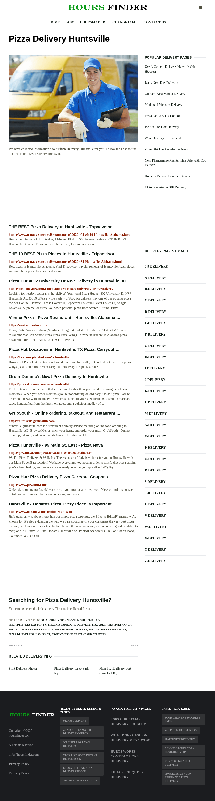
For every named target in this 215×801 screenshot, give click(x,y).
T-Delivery (155, 493)
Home (54, 22)
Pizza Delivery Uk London (163, 116)
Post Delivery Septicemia (107, 629)
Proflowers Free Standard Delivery (79, 634)
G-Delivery (155, 345)
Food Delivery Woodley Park (182, 719)
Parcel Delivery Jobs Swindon (31, 629)
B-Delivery (155, 289)
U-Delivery (155, 504)
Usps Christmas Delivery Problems (129, 721)
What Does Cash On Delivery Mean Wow (130, 737)
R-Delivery (155, 470)
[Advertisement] (73, 190)
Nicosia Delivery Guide (80, 780)
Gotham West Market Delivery (165, 93)
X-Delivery (155, 538)
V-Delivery (155, 515)
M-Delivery (156, 413)
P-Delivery (155, 447)
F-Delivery (155, 334)
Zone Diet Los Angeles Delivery (166, 149)
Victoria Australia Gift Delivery (165, 187)
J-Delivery (155, 379)
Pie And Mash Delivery (82, 619)
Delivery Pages (19, 773)
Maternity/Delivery (180, 739)
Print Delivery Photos (23, 668)
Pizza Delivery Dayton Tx (27, 624)
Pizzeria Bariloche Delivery (69, 624)
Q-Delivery (155, 459)
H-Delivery (155, 357)
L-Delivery (155, 402)
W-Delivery (156, 527)
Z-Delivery (155, 561)
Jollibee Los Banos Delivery (77, 744)
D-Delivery (155, 311)
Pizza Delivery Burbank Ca (112, 624)
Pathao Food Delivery (71, 629)
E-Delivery (155, 323)
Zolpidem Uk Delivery (181, 730)
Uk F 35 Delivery (74, 720)
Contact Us (155, 22)
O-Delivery (155, 436)
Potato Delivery (53, 619)
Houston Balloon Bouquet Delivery (168, 176)
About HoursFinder (86, 22)
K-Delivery (155, 391)
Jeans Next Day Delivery (161, 82)
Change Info (124, 22)
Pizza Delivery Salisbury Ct (29, 634)
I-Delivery (155, 368)
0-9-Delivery (156, 266)
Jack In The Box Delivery (162, 127)
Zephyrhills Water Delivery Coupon (77, 731)
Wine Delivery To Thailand (163, 138)
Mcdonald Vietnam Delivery (163, 104)
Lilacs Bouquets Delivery (127, 774)
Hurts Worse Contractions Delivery (125, 756)
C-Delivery (155, 300)
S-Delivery (155, 481)
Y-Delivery (155, 549)
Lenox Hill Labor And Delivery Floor (78, 770)
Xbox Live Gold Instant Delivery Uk (80, 757)
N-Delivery (155, 425)
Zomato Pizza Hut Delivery (177, 763)
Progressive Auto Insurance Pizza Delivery (178, 777)
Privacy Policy (19, 764)
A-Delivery (155, 278)
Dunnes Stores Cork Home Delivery (179, 750)
